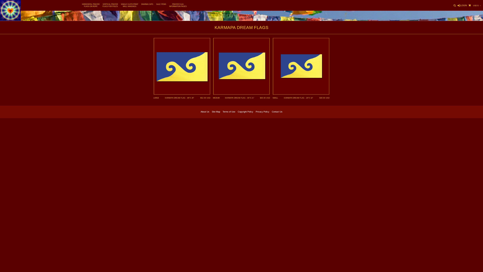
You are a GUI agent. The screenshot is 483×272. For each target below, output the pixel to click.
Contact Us (277, 112)
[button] (90, 5)
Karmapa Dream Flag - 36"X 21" (239, 98)
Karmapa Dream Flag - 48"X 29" (179, 98)
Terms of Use (229, 112)
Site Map (216, 112)
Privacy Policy (262, 112)
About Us (205, 112)
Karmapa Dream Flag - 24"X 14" (298, 98)
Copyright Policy (245, 112)
